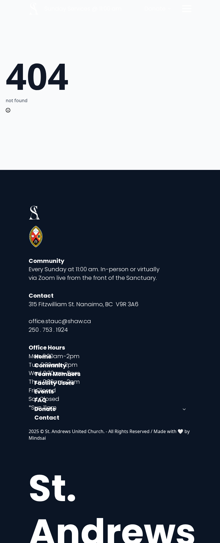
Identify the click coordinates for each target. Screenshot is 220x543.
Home (43, 356)
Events (44, 391)
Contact (46, 417)
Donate (155, 9)
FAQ (40, 400)
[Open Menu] (186, 8)
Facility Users (54, 383)
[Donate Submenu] (171, 8)
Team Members (57, 374)
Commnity (50, 365)
